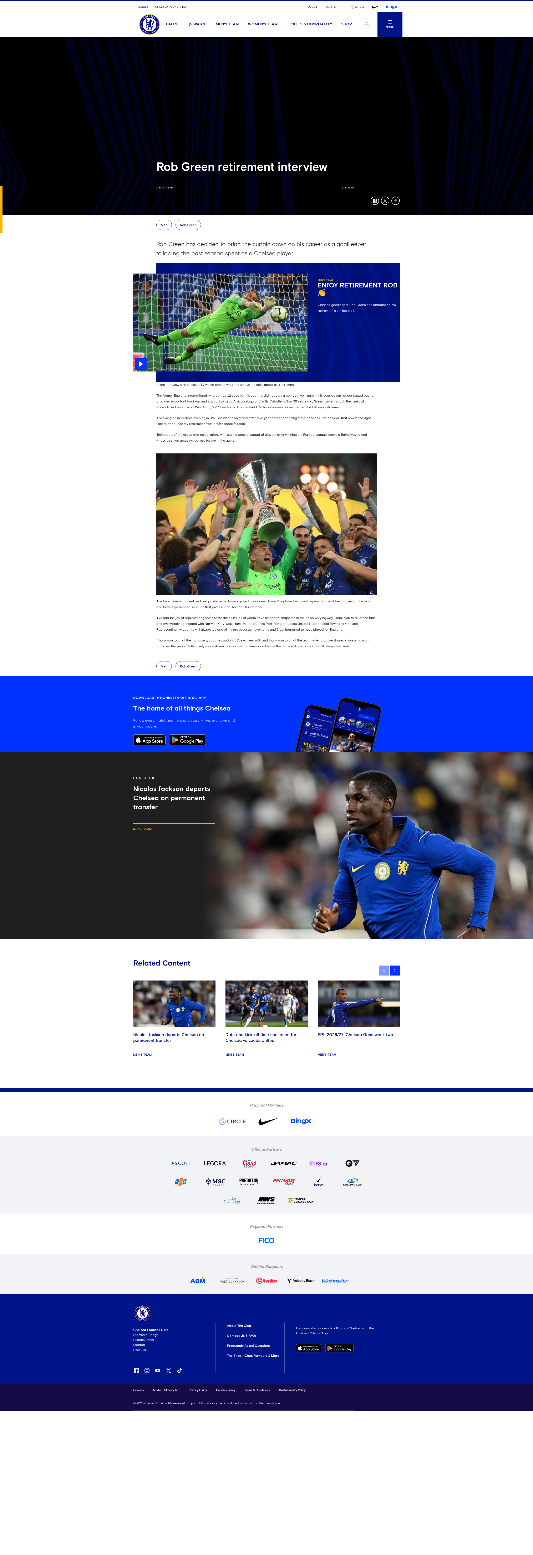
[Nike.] (375, 7)
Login (312, 6)
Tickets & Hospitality (309, 24)
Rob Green (188, 225)
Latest (172, 24)
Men (164, 225)
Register (330, 6)
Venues (142, 6)
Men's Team (227, 24)
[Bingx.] (392, 7)
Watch (200, 24)
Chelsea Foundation (171, 6)
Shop (346, 24)
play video (141, 275)
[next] (395, 971)
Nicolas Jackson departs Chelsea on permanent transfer (168, 1038)
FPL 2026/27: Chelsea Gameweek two (355, 1035)
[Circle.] (359, 7)
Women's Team (263, 24)
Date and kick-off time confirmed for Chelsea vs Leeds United (260, 1038)
